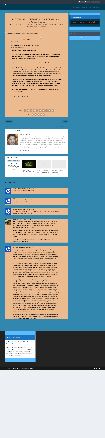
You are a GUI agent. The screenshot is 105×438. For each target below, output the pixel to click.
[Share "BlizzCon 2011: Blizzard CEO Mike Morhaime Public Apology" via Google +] (31, 110)
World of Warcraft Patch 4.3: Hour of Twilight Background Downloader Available (13, 166)
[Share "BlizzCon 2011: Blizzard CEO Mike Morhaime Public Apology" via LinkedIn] (40, 110)
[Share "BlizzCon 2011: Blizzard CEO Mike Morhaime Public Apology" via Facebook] (25, 110)
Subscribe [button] (77, 17)
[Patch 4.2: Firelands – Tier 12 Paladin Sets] (44, 164)
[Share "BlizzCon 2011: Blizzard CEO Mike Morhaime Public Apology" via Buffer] (43, 110)
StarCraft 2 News (54, 25)
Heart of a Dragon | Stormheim (58, 171)
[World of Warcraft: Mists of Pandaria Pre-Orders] (29, 164)
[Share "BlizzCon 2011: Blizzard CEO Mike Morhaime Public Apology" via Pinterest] (37, 110)
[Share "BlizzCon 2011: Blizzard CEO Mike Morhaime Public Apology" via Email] (49, 110)
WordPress (30, 368)
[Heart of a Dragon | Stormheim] (59, 164)
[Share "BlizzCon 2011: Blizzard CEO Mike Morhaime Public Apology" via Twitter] (28, 110)
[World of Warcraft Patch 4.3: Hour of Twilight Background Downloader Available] (13, 161)
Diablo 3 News (45, 25)
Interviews (76, 7)
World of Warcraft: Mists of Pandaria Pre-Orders (28, 171)
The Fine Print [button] (15, 337)
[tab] (85, 17)
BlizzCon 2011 (37, 25)
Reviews (84, 7)
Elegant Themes (16, 368)
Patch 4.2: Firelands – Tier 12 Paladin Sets (43, 171)
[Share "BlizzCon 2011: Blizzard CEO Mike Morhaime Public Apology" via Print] (52, 110)
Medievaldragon (20, 25)
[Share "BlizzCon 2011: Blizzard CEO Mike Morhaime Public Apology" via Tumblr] (34, 110)
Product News (94, 7)
